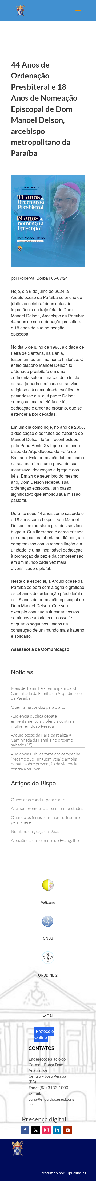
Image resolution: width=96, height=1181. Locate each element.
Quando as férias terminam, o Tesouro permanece (45, 820)
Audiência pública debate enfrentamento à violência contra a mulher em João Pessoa (42, 721)
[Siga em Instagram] (46, 1130)
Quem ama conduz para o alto (38, 707)
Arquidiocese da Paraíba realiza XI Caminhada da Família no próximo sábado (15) (42, 739)
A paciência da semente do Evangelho (45, 840)
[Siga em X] (35, 1130)
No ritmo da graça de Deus (35, 831)
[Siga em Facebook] (25, 1130)
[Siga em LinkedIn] (57, 1130)
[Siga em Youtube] (67, 1130)
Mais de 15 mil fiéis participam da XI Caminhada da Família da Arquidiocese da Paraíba (46, 693)
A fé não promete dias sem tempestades (47, 808)
